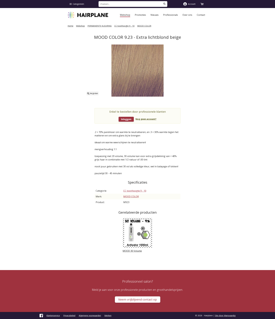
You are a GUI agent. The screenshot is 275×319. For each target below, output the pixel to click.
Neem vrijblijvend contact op (137, 299)
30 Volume (132, 250)
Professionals (170, 14)
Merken (107, 315)
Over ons (187, 14)
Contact (201, 14)
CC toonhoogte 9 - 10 (134, 190)
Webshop (125, 14)
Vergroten (93, 93)
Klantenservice (53, 315)
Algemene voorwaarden (90, 315)
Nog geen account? (145, 118)
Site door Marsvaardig (225, 315)
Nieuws (155, 14)
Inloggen (126, 119)
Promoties (140, 14)
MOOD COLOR (131, 196)
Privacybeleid (69, 315)
